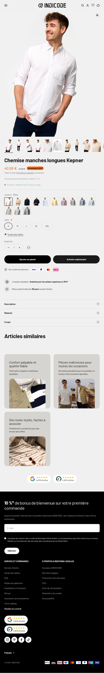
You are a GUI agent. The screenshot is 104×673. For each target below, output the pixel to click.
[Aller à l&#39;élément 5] (47, 146)
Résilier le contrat (12, 608)
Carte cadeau (10, 603)
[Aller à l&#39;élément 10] (96, 146)
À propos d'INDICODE (52, 568)
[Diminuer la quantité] (8, 247)
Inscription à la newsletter (16, 598)
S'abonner (12, 551)
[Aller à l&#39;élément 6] (57, 146)
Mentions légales (50, 573)
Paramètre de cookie (52, 593)
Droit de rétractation (52, 588)
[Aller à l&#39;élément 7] (67, 146)
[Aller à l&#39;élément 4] (38, 146)
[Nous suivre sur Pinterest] (14, 640)
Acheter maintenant (76, 259)
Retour (7, 593)
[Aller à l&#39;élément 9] (86, 146)
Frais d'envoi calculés (24, 173)
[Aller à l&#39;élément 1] (8, 146)
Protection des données (53, 578)
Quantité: (8, 241)
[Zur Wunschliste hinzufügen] (28, 247)
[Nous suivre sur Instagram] (7, 640)
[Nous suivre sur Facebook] (21, 640)
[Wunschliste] (93, 5)
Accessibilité (48, 598)
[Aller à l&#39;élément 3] (28, 146)
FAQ (6, 578)
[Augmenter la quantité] (19, 247)
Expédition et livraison (15, 588)
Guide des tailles (12, 573)
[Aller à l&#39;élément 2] (18, 146)
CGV (44, 583)
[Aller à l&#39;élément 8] (77, 146)
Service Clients (11, 568)
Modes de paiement (13, 583)
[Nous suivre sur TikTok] (28, 640)
